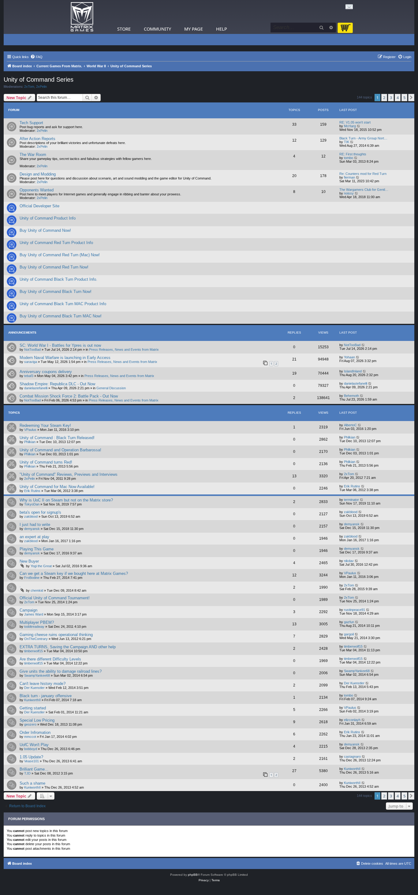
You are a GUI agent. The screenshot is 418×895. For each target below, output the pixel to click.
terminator (351, 499)
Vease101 (31, 761)
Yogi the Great (41, 566)
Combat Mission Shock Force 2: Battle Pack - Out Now (69, 396)
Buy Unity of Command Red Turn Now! (54, 267)
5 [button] (404, 97)
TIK (346, 142)
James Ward (33, 614)
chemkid (37, 590)
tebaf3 (28, 376)
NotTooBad (32, 349)
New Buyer (29, 561)
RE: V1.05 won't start (355, 122)
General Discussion (111, 388)
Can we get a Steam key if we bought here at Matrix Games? (74, 573)
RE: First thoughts (352, 154)
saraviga (30, 362)
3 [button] (391, 97)
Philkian (29, 442)
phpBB (193, 874)
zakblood (31, 516)
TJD (27, 773)
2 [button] (384, 97)
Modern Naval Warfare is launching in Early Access (65, 357)
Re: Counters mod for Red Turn (362, 174)
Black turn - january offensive (46, 695)
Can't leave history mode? (42, 683)
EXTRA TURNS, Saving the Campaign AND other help (68, 647)
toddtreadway (34, 626)
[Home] (82, 17)
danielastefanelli (35, 388)
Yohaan (349, 357)
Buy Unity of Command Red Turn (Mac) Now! (60, 255)
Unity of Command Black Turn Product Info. (58, 279)
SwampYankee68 (37, 675)
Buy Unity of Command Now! (45, 230)
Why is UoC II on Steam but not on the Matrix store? (66, 500)
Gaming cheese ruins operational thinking (56, 634)
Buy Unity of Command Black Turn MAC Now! (61, 316)
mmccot (30, 736)
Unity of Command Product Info (48, 218)
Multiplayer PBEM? (37, 622)
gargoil (349, 634)
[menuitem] (36, 57)
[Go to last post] (363, 345)
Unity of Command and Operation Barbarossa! (60, 450)
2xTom (29, 86)
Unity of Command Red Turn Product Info (56, 242)
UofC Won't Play (34, 744)
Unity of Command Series (38, 79)
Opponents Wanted (37, 190)
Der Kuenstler (34, 688)
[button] (411, 97)
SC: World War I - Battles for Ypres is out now (60, 345)
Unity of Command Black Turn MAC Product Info (63, 303)
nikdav (349, 561)
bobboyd (30, 749)
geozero (30, 724)
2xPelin (41, 86)
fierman (349, 177)
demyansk (32, 529)
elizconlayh (352, 720)
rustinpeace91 (354, 610)
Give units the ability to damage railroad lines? (61, 671)
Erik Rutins (32, 491)
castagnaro (352, 756)
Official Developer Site (39, 206)
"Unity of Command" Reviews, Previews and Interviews (69, 474)
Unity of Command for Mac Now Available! (57, 486)
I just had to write (35, 524)
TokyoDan (31, 504)
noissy (349, 193)
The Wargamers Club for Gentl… (363, 189)
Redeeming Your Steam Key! (45, 425)
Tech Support (31, 122)
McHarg (350, 126)
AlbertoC (350, 425)
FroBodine (31, 577)
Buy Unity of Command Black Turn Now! (55, 291)
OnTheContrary (36, 639)
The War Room (33, 154)
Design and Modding (38, 174)
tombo (348, 158)
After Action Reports (37, 138)
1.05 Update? (31, 757)
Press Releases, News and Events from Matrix (124, 349)
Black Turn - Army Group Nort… (363, 138)
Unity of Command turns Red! (46, 462)
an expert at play (34, 536)
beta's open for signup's (40, 512)
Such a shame (32, 783)
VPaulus (30, 429)
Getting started (33, 708)
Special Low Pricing (37, 720)
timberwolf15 (33, 651)
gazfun (349, 622)
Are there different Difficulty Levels (50, 659)
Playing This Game (37, 549)
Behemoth (351, 396)
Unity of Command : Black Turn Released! (57, 437)
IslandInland (353, 371)
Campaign (28, 610)
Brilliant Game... (34, 769)
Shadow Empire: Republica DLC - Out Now (57, 384)
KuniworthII (32, 700)
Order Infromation (35, 732)
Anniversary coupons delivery (46, 371)
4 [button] (398, 97)
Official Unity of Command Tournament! (55, 598)
